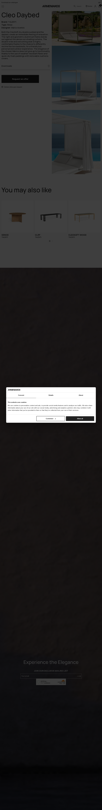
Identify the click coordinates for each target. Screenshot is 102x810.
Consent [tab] (21, 395)
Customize (49, 418)
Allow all (80, 418)
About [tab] (81, 395)
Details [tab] (51, 395)
